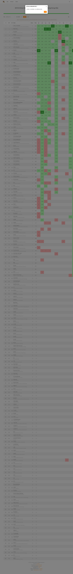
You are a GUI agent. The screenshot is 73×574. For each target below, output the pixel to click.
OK (45, 11)
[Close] (46, 7)
